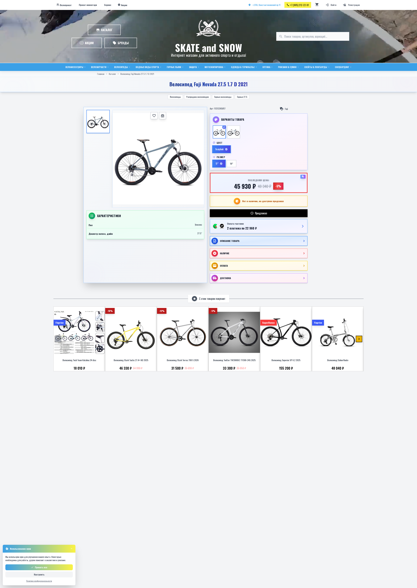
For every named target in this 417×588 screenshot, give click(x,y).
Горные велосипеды (222, 96)
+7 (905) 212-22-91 (299, 5)
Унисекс (198, 224)
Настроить (39, 574)
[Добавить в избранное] (154, 115)
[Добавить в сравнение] (162, 115)
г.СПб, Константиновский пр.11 (266, 5)
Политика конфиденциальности (39, 581)
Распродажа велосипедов (197, 96)
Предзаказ (261, 213)
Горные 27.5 (242, 96)
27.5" (199, 233)
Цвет (219, 142)
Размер (221, 157)
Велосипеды (175, 96)
